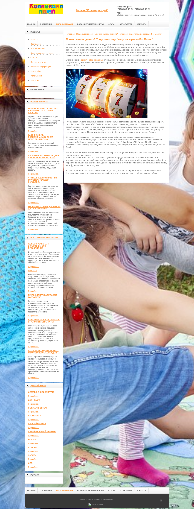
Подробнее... (33, 131)
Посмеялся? (34, 416)
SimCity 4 (32, 271)
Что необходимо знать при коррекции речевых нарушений (42, 180)
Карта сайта (35, 71)
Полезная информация (40, 67)
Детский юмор (38, 386)
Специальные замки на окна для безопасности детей (43, 156)
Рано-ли (32, 439)
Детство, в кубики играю (41, 392)
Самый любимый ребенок (42, 432)
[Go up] (161, 501)
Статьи (33, 58)
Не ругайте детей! (37, 408)
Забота (32, 455)
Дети (30, 463)
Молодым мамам (37, 49)
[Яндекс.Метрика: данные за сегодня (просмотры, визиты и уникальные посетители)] (96, 504)
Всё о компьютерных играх (42, 53)
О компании (35, 44)
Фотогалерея (36, 76)
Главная (34, 39)
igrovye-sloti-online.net (92, 60)
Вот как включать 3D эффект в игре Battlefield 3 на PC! (44, 321)
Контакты (34, 80)
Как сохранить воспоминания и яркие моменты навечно (40, 137)
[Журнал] (46, 11)
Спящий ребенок (37, 424)
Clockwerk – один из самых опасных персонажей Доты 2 (44, 352)
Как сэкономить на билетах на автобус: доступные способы (43, 110)
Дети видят (34, 400)
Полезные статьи (38, 62)
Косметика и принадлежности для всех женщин (44, 208)
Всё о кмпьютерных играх (44, 237)
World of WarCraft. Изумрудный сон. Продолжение (38, 246)
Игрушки (32, 447)
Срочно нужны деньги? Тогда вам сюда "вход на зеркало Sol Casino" (110, 39)
